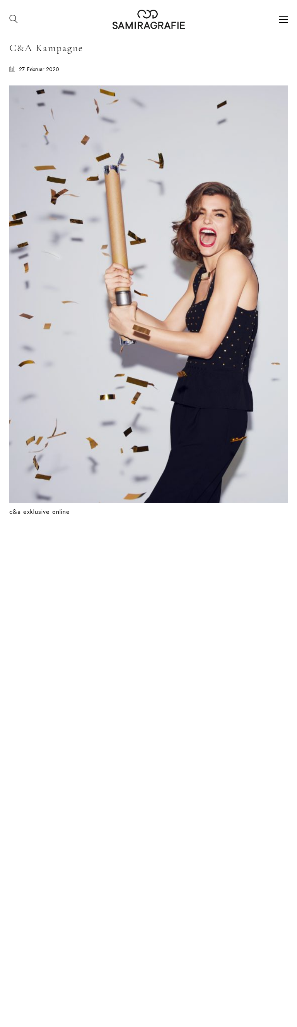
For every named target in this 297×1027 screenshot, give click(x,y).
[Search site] (13, 20)
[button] (283, 19)
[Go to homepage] (149, 19)
